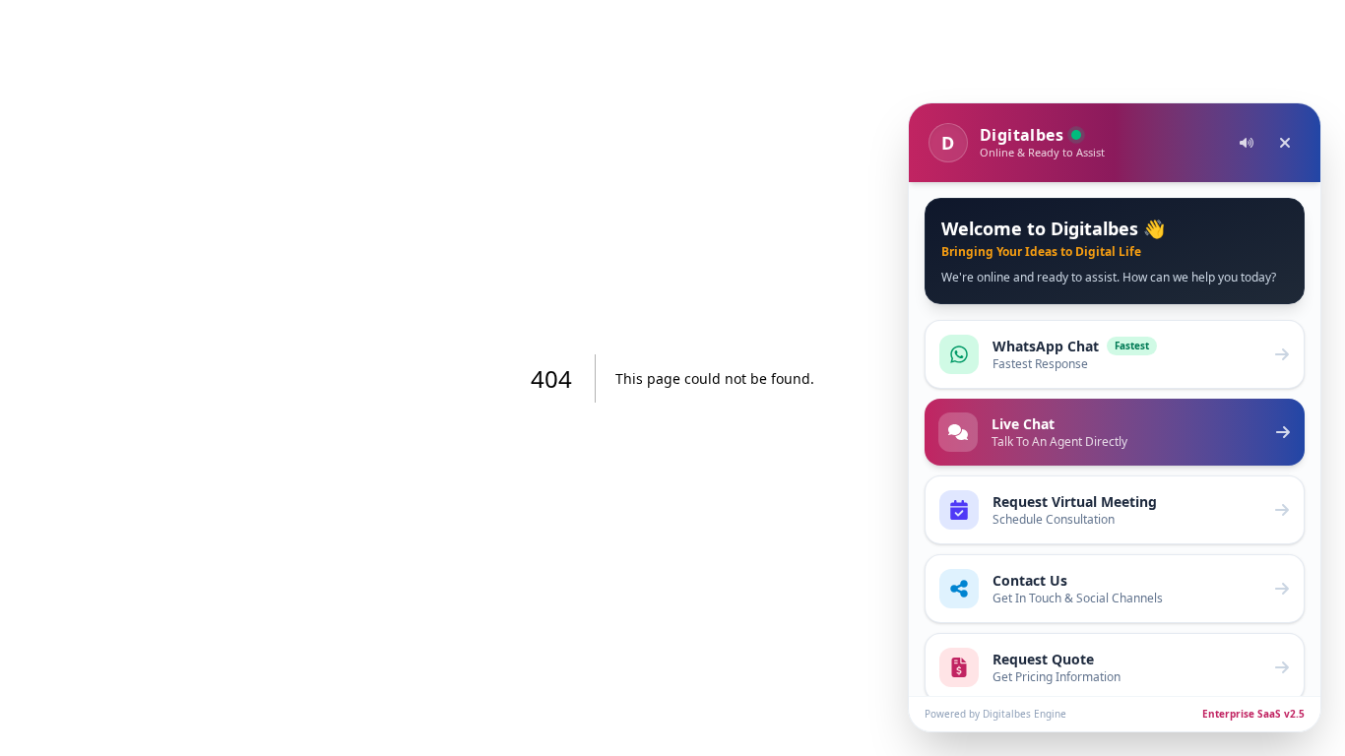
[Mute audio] (1246, 143)
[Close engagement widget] (1285, 142)
